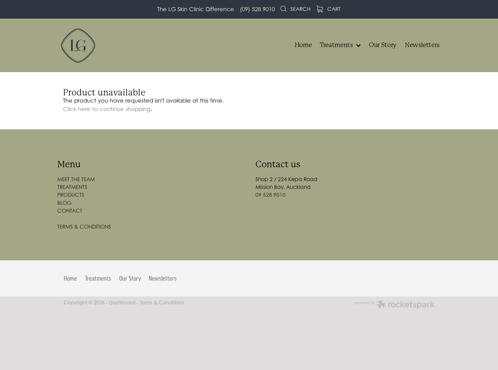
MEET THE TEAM (76, 179)
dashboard (122, 302)
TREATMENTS (72, 187)
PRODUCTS (70, 195)
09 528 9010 (270, 195)
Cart (333, 9)
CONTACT (69, 211)
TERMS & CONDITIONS (84, 226)
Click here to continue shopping (106, 109)
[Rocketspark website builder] (394, 305)
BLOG (64, 203)
